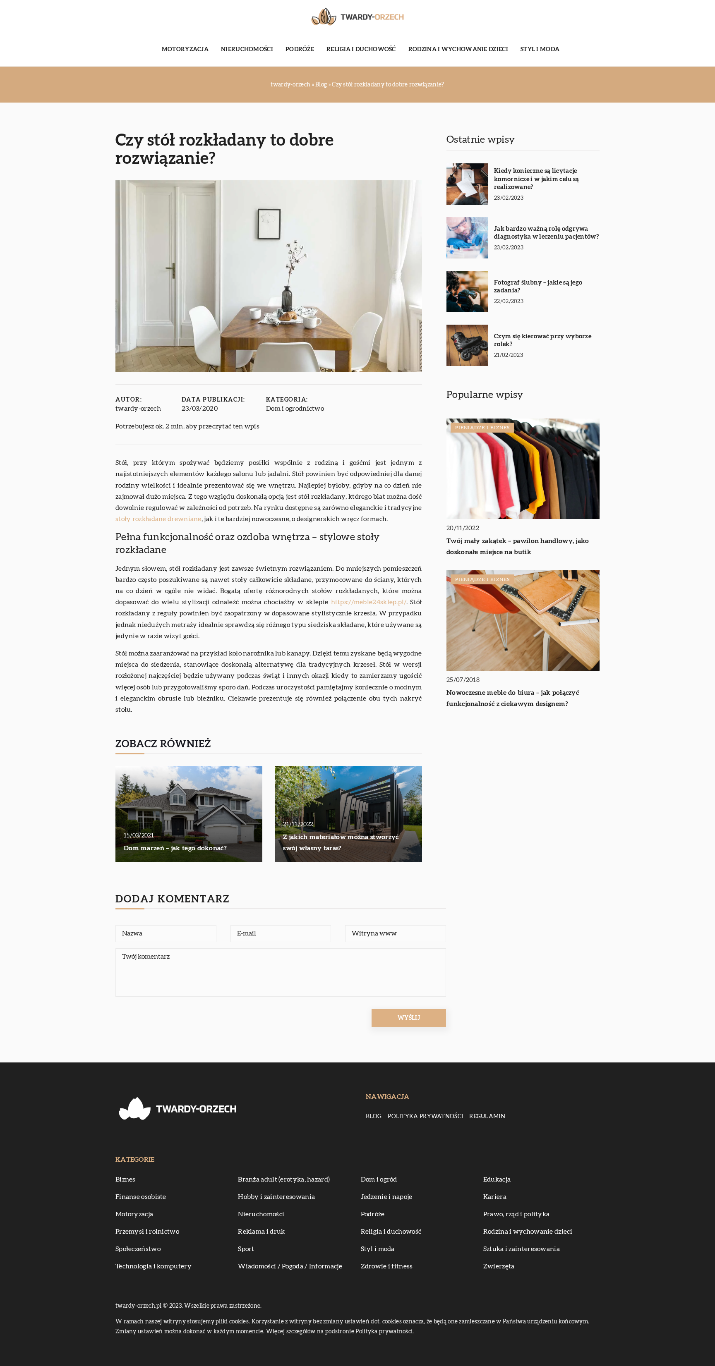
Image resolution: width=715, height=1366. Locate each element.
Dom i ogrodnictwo (295, 408)
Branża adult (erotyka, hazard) (284, 1179)
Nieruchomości (247, 50)
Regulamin (487, 1117)
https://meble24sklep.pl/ (368, 602)
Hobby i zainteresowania (276, 1197)
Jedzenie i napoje (387, 1197)
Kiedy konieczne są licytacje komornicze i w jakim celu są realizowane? (536, 179)
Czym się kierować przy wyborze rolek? (542, 340)
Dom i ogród (379, 1179)
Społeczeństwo (138, 1249)
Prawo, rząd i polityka (516, 1214)
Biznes (125, 1179)
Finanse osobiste (140, 1197)
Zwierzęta (499, 1266)
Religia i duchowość (361, 50)
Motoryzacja (185, 50)
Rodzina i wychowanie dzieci (458, 50)
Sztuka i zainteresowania (521, 1249)
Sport (246, 1249)
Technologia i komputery (153, 1266)
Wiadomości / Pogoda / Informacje (290, 1266)
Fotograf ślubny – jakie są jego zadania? (538, 287)
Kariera (494, 1197)
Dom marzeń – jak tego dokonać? (175, 848)
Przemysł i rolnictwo (147, 1231)
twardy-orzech (138, 408)
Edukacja (497, 1179)
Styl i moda (540, 50)
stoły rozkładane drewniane (158, 519)
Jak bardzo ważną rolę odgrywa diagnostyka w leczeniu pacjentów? (546, 233)
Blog (373, 1117)
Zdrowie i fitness (387, 1266)
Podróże (300, 50)
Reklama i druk (261, 1231)
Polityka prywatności (425, 1117)
